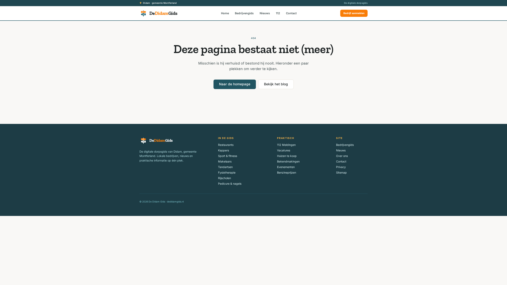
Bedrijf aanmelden (353, 13)
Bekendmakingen (288, 161)
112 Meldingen (286, 144)
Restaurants (225, 144)
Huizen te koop (287, 156)
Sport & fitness (227, 156)
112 (278, 13)
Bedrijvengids (244, 13)
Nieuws (265, 13)
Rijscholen (224, 178)
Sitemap (341, 172)
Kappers (223, 150)
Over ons (342, 156)
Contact (291, 13)
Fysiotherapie (226, 172)
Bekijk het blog (276, 84)
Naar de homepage (234, 84)
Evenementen (286, 167)
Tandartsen (225, 167)
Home (225, 13)
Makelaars (225, 161)
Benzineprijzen (286, 172)
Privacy (341, 167)
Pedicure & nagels (229, 183)
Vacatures (283, 150)
